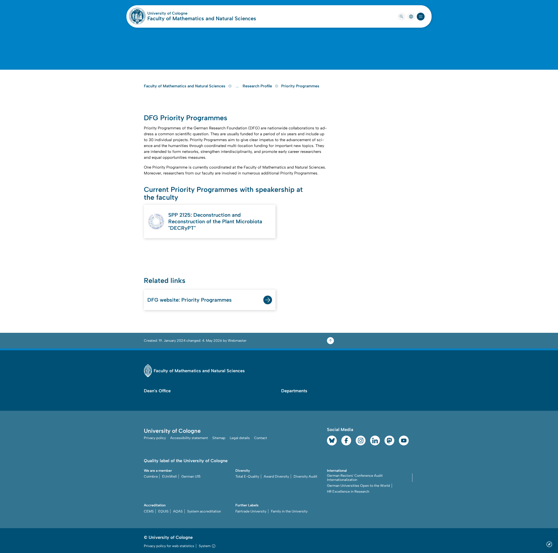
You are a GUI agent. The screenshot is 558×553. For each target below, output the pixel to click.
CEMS (149, 511)
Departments (294, 390)
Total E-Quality (247, 476)
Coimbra (151, 476)
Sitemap (218, 438)
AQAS (178, 511)
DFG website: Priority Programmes (189, 300)
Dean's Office (157, 390)
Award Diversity (276, 476)
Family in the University (289, 511)
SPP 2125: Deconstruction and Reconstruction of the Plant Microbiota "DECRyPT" (215, 221)
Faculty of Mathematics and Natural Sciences (201, 18)
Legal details (240, 438)
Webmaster (237, 340)
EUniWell (169, 476)
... (238, 86)
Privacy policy (155, 438)
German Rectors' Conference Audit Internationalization (355, 478)
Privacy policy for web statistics (169, 546)
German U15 (191, 476)
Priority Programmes (300, 86)
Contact (260, 438)
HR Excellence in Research (348, 491)
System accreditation (204, 511)
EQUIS (163, 511)
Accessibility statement (189, 438)
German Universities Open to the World (358, 486)
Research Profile (258, 86)
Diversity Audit (305, 476)
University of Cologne (184, 13)
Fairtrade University (250, 511)
